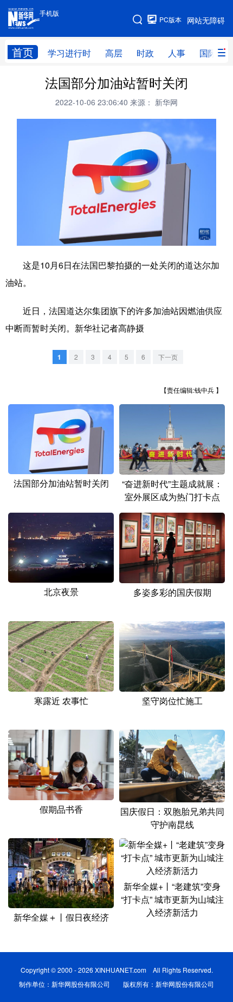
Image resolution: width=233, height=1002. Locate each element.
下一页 (168, 356)
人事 (176, 53)
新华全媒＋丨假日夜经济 (61, 917)
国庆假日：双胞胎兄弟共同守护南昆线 (172, 818)
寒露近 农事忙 (61, 700)
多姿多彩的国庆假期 (172, 592)
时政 (145, 53)
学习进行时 (69, 53)
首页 (23, 52)
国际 (208, 53)
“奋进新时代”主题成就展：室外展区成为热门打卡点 (172, 490)
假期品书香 (61, 809)
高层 (113, 53)
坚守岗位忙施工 (172, 700)
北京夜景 (61, 591)
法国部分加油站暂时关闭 (61, 483)
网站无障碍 (206, 20)
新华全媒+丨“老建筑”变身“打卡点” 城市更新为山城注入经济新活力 (172, 899)
